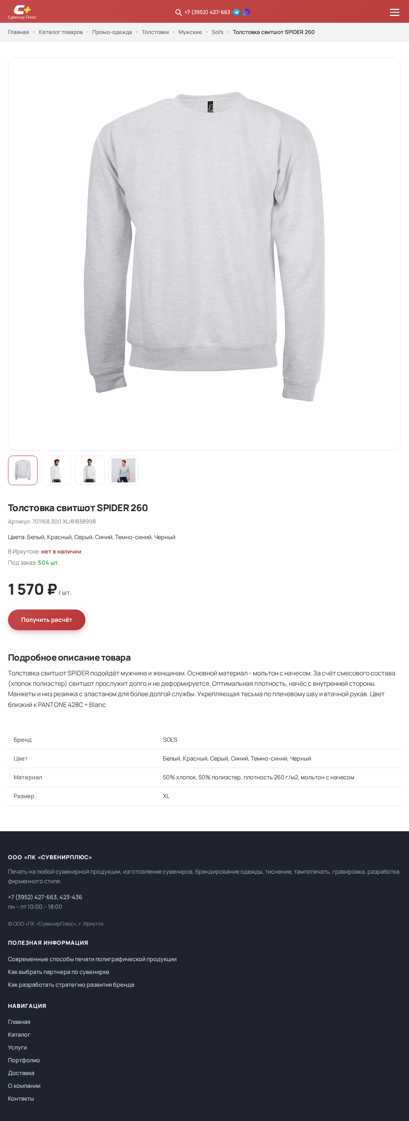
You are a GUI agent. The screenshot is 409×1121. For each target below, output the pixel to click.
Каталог (19, 1034)
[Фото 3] (90, 470)
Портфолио (24, 1060)
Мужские (190, 32)
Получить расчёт (46, 619)
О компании (24, 1085)
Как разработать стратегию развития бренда (71, 984)
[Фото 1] (23, 470)
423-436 (71, 897)
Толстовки (155, 32)
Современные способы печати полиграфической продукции (92, 959)
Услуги (17, 1047)
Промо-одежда (112, 32)
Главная (18, 32)
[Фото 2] (56, 470)
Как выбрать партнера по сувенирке (58, 972)
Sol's (217, 32)
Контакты (21, 1098)
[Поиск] (179, 12)
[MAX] (246, 12)
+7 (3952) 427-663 (207, 12)
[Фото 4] (123, 470)
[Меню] (394, 12)
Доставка (21, 1073)
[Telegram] (236, 12)
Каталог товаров (61, 32)
